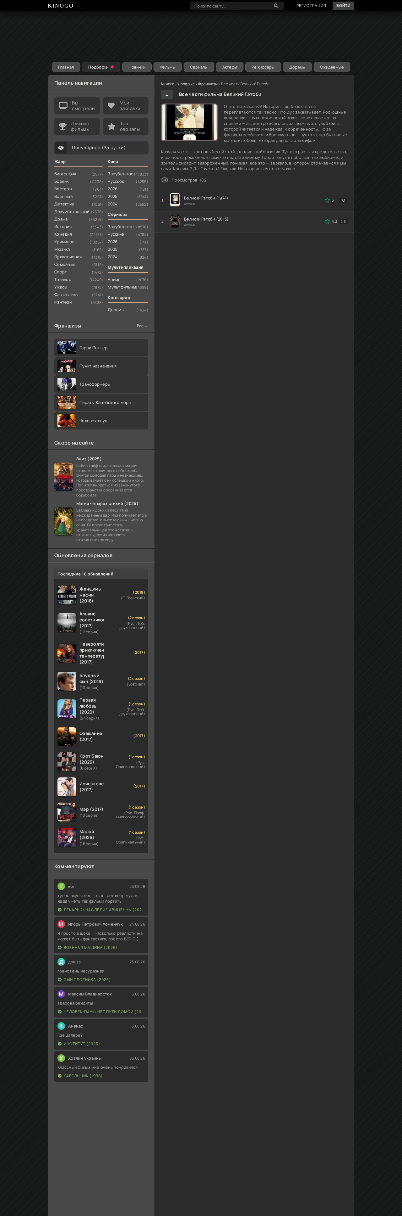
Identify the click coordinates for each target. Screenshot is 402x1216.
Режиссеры (263, 67)
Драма (61, 219)
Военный (63, 196)
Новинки (136, 67)
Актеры (229, 67)
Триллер (62, 279)
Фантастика (66, 294)
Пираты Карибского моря (105, 402)
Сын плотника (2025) (87, 979)
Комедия (63, 234)
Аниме (114, 279)
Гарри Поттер (93, 347)
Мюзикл (62, 249)
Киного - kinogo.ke (178, 84)
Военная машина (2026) (90, 947)
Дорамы (297, 67)
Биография (65, 174)
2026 (112, 189)
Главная (66, 67)
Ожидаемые (332, 67)
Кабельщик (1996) (83, 1076)
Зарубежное (120, 174)
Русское (116, 181)
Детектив (64, 204)
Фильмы (168, 67)
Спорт (60, 272)
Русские (116, 234)
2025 (112, 196)
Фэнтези (63, 302)
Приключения (68, 257)
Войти (343, 5)
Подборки (98, 67)
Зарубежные (121, 226)
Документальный (72, 211)
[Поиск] (276, 6)
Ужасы (60, 287)
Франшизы (208, 84)
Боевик (61, 181)
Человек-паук (93, 420)
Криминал (64, 241)
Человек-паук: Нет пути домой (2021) (104, 1011)
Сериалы (199, 67)
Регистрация (311, 5)
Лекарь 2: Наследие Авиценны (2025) (104, 909)
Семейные (65, 264)
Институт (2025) (82, 1043)
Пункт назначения (98, 366)
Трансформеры (95, 384)
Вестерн (63, 189)
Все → (142, 325)
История (63, 226)
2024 (112, 204)
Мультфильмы (122, 287)
